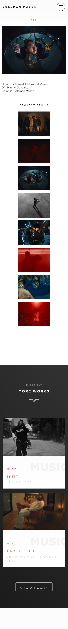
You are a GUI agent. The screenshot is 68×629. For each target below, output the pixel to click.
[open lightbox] (34, 124)
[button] (61, 7)
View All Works (34, 588)
